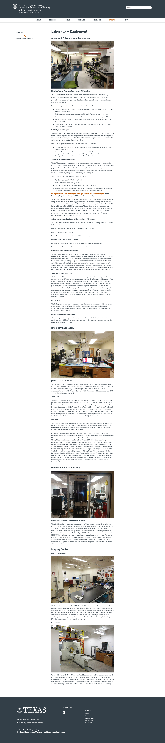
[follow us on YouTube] (64, 713)
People (67, 20)
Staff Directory (89, 720)
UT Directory (88, 722)
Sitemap (87, 713)
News (126, 20)
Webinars (81, 20)
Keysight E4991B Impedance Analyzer (90, 194)
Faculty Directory (89, 718)
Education (97, 20)
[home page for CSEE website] (31, 13)
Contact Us (88, 716)
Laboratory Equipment (23, 36)
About (39, 20)
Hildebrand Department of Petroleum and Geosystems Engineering (40, 732)
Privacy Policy (26, 723)
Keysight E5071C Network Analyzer (63, 194)
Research (52, 20)
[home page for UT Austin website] (31, 713)
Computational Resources (24, 38)
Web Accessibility (37, 723)
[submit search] (149, 7)
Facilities (112, 20)
